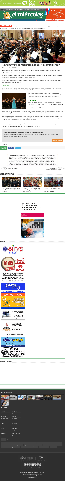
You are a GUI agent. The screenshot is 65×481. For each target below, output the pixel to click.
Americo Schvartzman (6, 442)
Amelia (2, 413)
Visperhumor (15, 435)
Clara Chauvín (54, 444)
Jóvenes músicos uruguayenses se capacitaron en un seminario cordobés (11, 190)
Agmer (23, 442)
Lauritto (60, 444)
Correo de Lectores (5, 421)
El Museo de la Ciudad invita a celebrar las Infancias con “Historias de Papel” (52, 190)
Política (14, 430)
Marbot (44, 444)
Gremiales (14, 411)
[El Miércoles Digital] (32, 14)
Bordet (40, 444)
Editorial (2, 428)
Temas (3, 439)
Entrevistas (3, 433)
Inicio (1, 28)
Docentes (4, 447)
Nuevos (8, 439)
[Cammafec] (13, 287)
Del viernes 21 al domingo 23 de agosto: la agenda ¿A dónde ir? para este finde (31, 190)
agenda (53, 442)
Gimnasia (13, 442)
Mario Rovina (58, 442)
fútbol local (46, 447)
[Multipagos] (13, 341)
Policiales (14, 428)
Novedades (15, 426)
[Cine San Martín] (13, 352)
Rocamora (34, 442)
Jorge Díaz (26, 444)
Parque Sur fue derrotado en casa (10, 168)
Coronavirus (28, 442)
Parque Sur (18, 444)
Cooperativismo (4, 418)
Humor (14, 413)
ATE (22, 444)
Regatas (12, 447)
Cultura (6, 28)
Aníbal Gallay (4, 444)
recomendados (11, 444)
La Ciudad (14, 418)
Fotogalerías (3, 435)
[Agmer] (13, 328)
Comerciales (3, 416)
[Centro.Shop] (13, 277)
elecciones (18, 447)
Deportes (3, 426)
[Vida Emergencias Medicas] (13, 249)
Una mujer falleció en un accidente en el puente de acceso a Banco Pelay (54, 169)
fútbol (8, 447)
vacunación (48, 442)
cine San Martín (53, 447)
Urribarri (49, 444)
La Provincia (15, 421)
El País (2, 430)
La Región (14, 423)
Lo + (13, 439)
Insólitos (14, 416)
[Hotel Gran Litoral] (13, 301)
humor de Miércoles (34, 444)
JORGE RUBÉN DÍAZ (41, 442)
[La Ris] (13, 263)
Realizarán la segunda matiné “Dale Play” (22, 25)
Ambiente (3, 411)
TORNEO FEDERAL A (25, 447)
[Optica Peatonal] (13, 314)
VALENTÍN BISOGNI (34, 447)
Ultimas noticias (16, 433)
